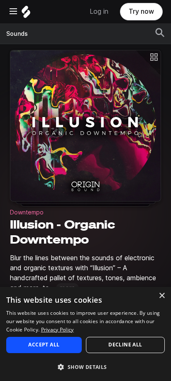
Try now (141, 11)
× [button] (162, 296)
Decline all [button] (125, 344)
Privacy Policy (57, 329)
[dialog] (85, 334)
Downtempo (27, 212)
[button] (85, 366)
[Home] (26, 14)
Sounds (17, 33)
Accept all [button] (43, 344)
